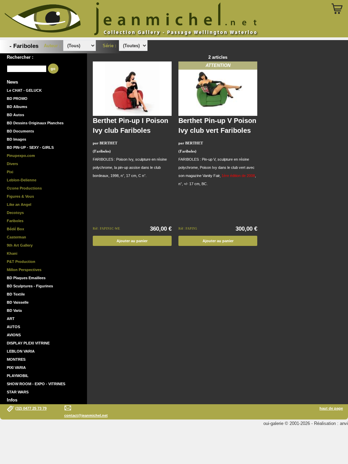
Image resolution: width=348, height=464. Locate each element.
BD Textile (16, 294)
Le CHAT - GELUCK (24, 90)
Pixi (10, 172)
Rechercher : (20, 57)
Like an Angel (19, 204)
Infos (12, 400)
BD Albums (17, 107)
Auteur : (53, 45)
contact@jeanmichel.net (86, 415)
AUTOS (13, 327)
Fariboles (15, 221)
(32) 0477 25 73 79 (31, 408)
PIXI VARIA (16, 367)
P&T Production (21, 262)
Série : (111, 45)
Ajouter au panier (132, 241)
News (12, 82)
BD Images (16, 139)
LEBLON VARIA (21, 351)
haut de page (331, 408)
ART (11, 319)
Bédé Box (15, 229)
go (53, 69)
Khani (12, 253)
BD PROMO (17, 98)
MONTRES (16, 359)
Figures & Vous (20, 196)
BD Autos (15, 115)
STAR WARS (18, 392)
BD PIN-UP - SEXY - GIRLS (30, 147)
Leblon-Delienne (21, 180)
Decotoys (15, 213)
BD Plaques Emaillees (26, 278)
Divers (12, 164)
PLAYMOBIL (18, 376)
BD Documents (20, 131)
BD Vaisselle (18, 302)
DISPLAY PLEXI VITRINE (28, 343)
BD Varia (14, 310)
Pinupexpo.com (21, 156)
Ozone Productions (24, 188)
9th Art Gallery (20, 245)
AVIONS (14, 335)
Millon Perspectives (24, 270)
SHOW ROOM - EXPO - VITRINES (36, 384)
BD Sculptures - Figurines (30, 286)
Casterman (16, 237)
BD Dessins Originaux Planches (35, 123)
